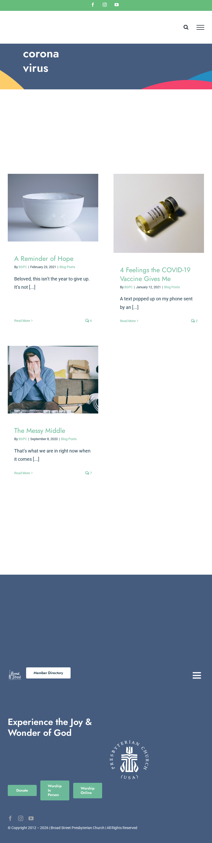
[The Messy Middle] (53, 380)
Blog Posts (67, 267)
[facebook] (10, 818)
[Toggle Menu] (200, 27)
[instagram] (20, 818)
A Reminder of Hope (48, 208)
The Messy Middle (48, 380)
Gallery (58, 208)
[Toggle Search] (186, 27)
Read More (22, 321)
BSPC (23, 267)
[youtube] (31, 818)
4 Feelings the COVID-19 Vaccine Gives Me (154, 213)
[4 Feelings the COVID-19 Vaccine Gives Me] (158, 213)
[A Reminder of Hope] (53, 208)
